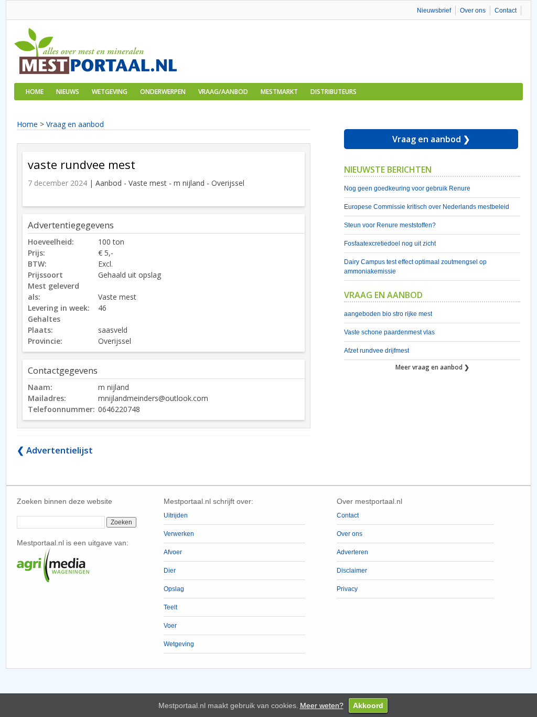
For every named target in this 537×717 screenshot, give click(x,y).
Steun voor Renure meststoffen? (390, 225)
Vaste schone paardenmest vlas (389, 332)
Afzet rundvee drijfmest (376, 350)
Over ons (473, 10)
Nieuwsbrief (434, 10)
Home (35, 91)
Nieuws (67, 91)
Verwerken (179, 533)
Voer (170, 625)
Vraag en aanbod (75, 124)
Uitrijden (176, 515)
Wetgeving (109, 91)
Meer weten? (321, 705)
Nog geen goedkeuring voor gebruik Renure (407, 188)
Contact (506, 10)
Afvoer (173, 552)
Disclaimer (352, 570)
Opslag (174, 589)
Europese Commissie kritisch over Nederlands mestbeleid (426, 206)
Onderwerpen (163, 91)
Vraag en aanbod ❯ (431, 139)
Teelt (170, 607)
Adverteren (352, 552)
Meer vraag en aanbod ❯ (432, 367)
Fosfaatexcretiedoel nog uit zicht (390, 243)
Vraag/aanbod (223, 91)
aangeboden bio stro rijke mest (388, 314)
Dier (170, 570)
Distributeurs (333, 91)
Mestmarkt (279, 91)
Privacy (347, 589)
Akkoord (368, 705)
